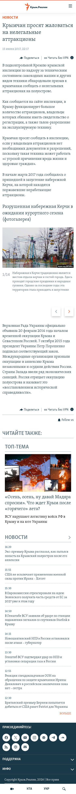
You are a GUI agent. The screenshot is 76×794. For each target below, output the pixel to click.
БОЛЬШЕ (65, 713)
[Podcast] (15, 747)
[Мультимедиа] (12, 789)
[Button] (29, 58)
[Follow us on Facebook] (6, 737)
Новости (10, 18)
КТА (29, 789)
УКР (46, 789)
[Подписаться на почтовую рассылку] (25, 747)
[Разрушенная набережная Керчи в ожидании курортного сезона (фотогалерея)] (38, 247)
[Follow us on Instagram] (34, 737)
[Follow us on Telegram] (53, 737)
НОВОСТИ (16, 537)
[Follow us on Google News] (44, 737)
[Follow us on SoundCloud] (62, 737)
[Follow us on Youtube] (25, 737)
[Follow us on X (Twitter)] (15, 737)
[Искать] (64, 789)
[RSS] (6, 747)
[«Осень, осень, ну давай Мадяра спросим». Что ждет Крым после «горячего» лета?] (38, 473)
